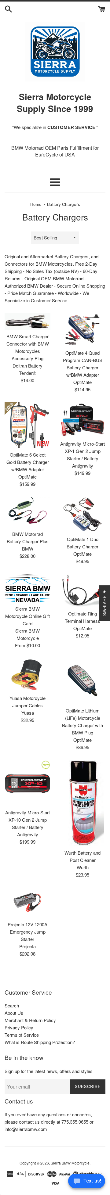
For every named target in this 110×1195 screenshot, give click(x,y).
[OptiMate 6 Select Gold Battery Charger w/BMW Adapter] (27, 425)
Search (12, 1005)
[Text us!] (86, 1182)
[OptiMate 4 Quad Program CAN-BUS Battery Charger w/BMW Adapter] (82, 329)
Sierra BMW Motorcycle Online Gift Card (27, 615)
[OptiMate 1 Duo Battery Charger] (82, 515)
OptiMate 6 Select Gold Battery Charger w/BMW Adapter (27, 461)
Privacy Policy (19, 1027)
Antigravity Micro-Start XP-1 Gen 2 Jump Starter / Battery (82, 450)
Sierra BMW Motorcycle (70, 1162)
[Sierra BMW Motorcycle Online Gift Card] (27, 588)
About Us (14, 1013)
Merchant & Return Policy (30, 1020)
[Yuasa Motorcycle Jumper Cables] (27, 674)
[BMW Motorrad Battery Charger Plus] (27, 512)
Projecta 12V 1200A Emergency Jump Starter (27, 931)
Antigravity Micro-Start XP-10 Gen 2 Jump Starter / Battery (27, 819)
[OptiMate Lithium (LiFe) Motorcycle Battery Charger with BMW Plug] (82, 681)
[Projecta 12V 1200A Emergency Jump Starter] (27, 903)
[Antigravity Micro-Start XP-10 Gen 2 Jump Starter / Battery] (27, 783)
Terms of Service (22, 1035)
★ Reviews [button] (105, 603)
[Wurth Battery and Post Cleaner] (82, 803)
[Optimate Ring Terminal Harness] (82, 590)
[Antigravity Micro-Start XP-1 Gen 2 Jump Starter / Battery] (82, 419)
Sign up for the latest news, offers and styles (49, 1071)
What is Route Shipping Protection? (40, 1042)
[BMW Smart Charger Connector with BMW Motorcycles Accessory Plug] (27, 321)
